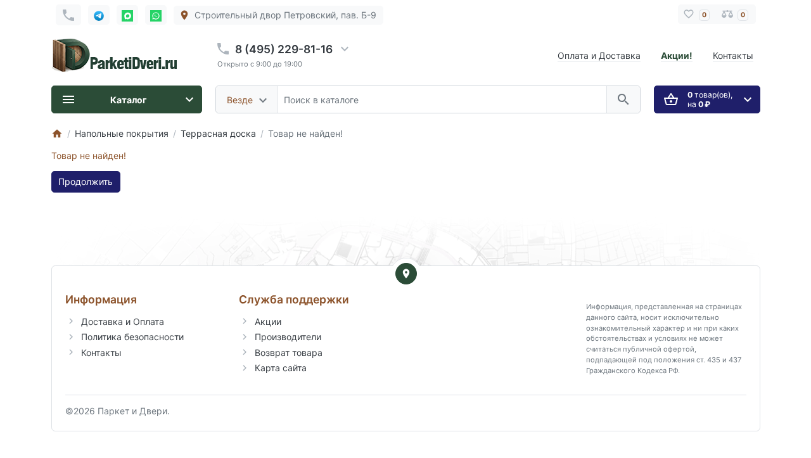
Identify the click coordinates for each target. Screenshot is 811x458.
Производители (288, 336)
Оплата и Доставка (599, 55)
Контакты (733, 55)
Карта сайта (281, 367)
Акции (268, 321)
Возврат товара (288, 352)
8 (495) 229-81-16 (284, 49)
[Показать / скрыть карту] (406, 273)
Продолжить (85, 181)
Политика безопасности (132, 336)
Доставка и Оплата (122, 321)
